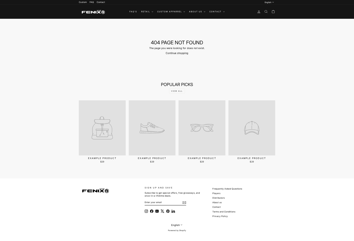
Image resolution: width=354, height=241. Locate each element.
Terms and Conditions (223, 211)
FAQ (92, 2)
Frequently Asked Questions (227, 188)
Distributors (218, 198)
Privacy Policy (220, 216)
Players (216, 193)
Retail (146, 11)
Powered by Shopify (177, 230)
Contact (101, 2)
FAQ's (133, 11)
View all (177, 91)
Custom (83, 2)
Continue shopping (177, 53)
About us (217, 202)
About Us (196, 11)
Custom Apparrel (170, 11)
